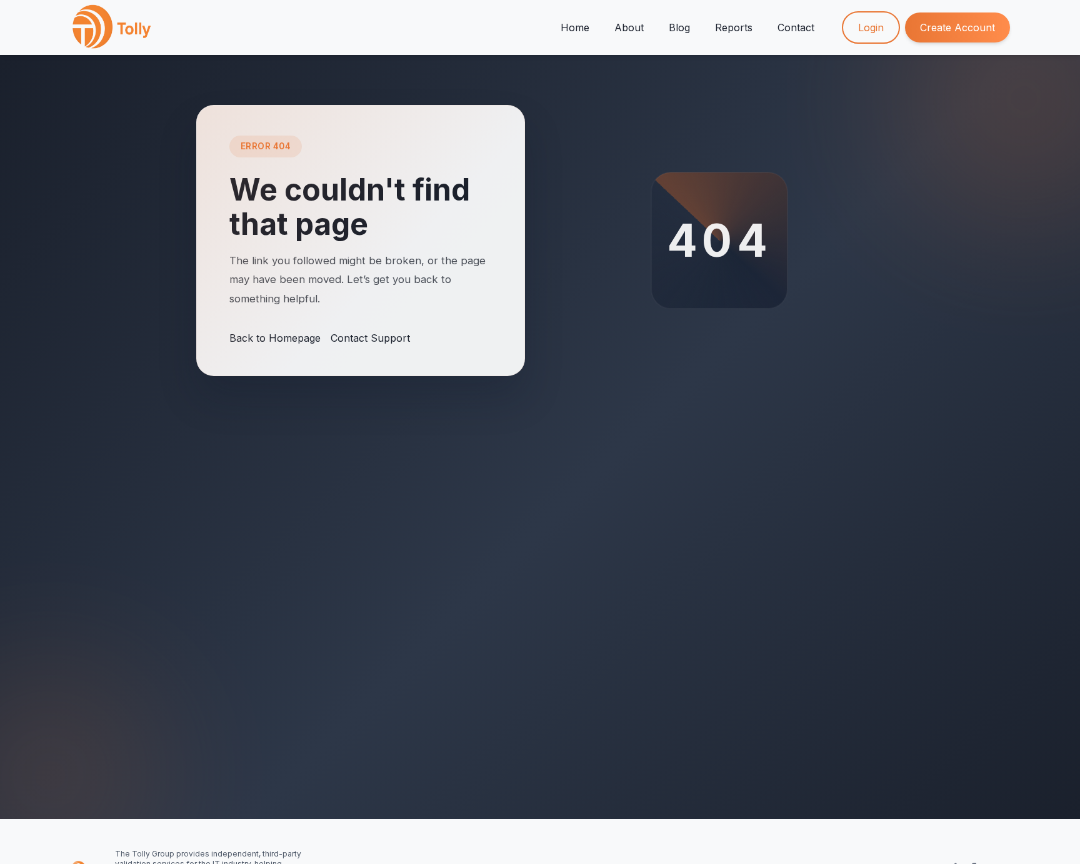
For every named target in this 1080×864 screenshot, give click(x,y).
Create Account (957, 27)
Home (575, 27)
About (629, 27)
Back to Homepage (275, 338)
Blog (679, 27)
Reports (733, 27)
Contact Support (370, 338)
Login (871, 27)
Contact (796, 27)
